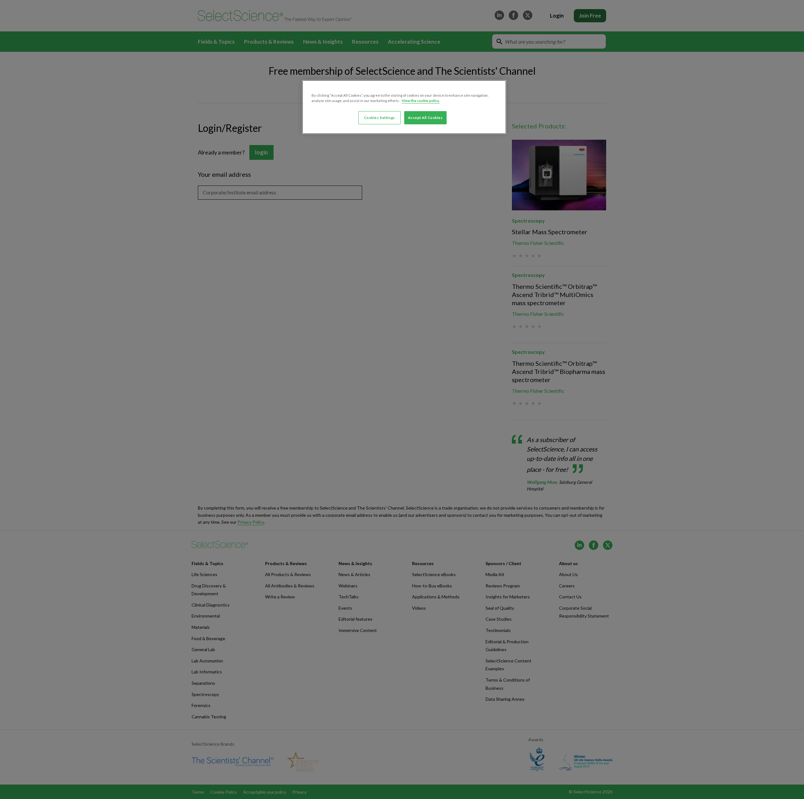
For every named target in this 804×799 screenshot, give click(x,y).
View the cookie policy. (421, 101)
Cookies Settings (379, 118)
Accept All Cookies (425, 118)
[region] (404, 107)
